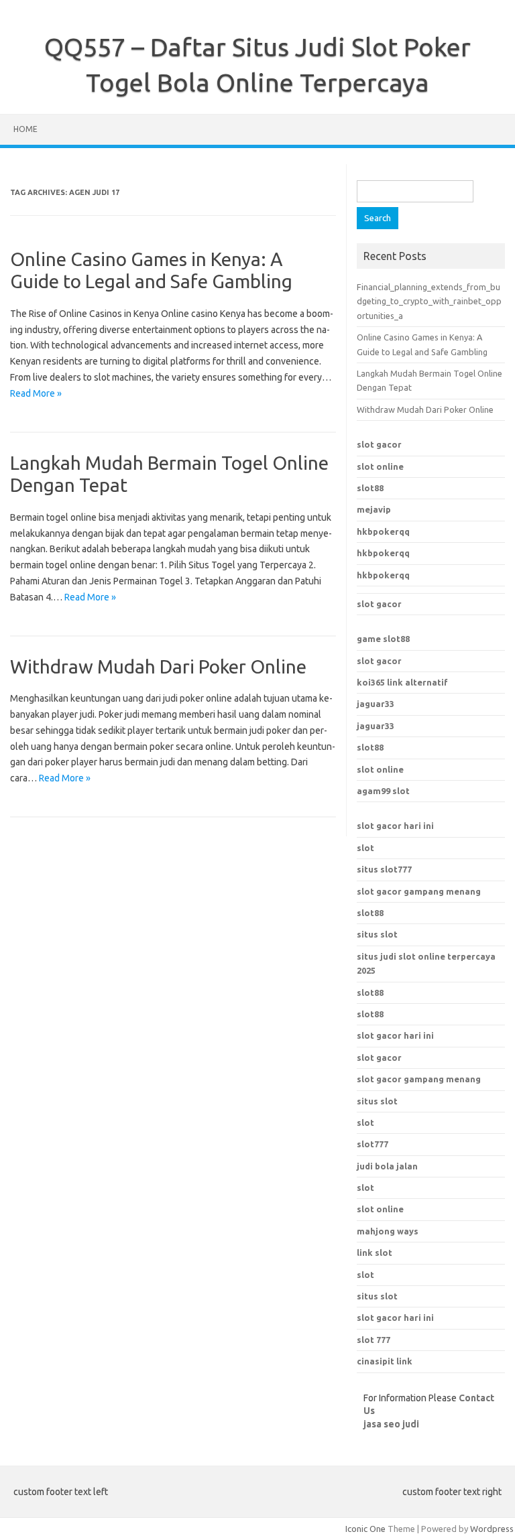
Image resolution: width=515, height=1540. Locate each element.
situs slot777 (384, 869)
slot (365, 847)
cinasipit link (384, 1361)
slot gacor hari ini (395, 825)
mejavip (374, 509)
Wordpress (492, 1528)
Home (25, 129)
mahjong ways (387, 1231)
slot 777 (373, 1339)
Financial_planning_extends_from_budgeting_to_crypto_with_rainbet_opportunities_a (429, 301)
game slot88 (383, 638)
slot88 (370, 488)
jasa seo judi (391, 1424)
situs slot (377, 934)
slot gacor (379, 444)
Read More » (36, 393)
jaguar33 (375, 703)
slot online (380, 466)
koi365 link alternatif (402, 682)
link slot (374, 1252)
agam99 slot (383, 790)
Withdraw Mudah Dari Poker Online (158, 666)
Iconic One (365, 1528)
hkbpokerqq (383, 531)
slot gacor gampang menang (419, 891)
